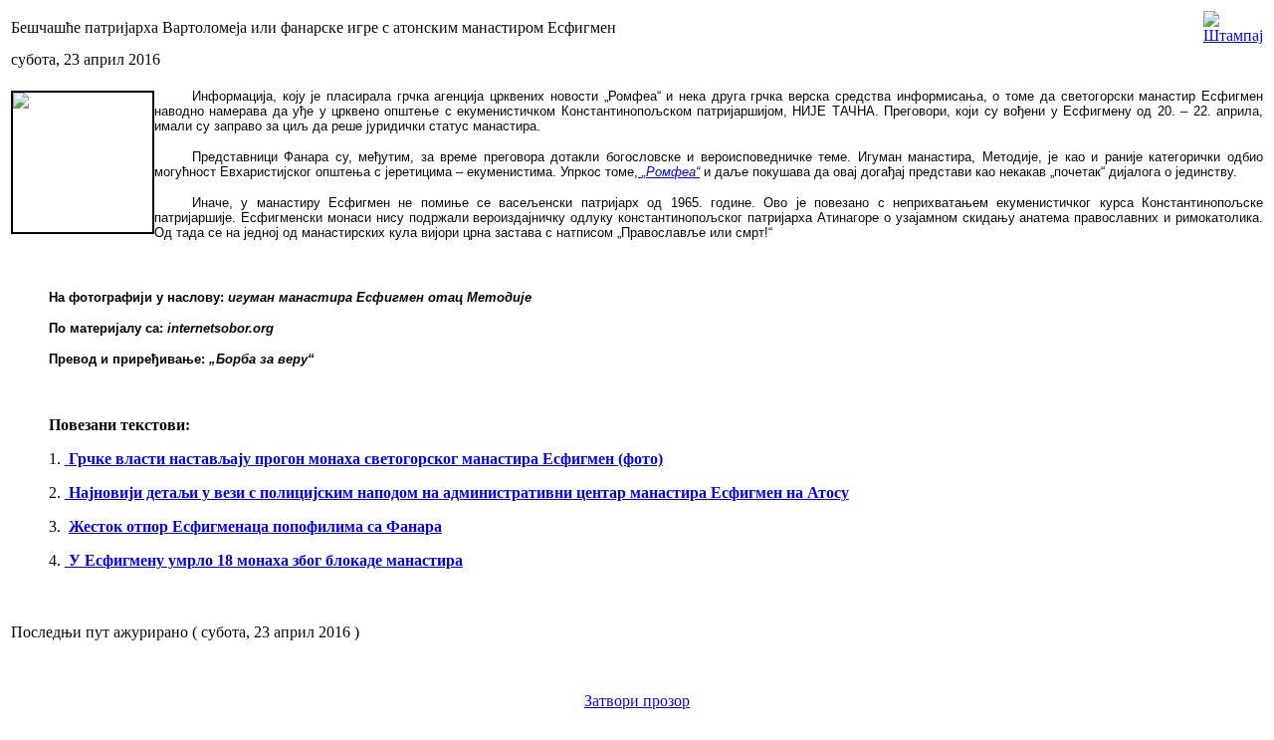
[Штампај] (1233, 22)
